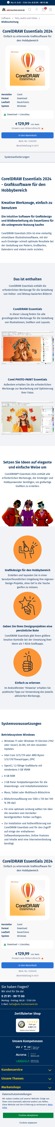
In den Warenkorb (27, 135)
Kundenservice (12, 1070)
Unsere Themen (12, 1078)
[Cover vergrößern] (27, 68)
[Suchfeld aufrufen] (30, 9)
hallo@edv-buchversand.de (23, 1004)
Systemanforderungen (17, 157)
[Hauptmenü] (51, 9)
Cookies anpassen (28, 1122)
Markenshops (11, 1087)
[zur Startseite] (12, 9)
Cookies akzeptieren (28, 1115)
